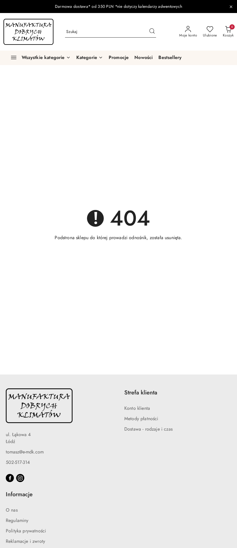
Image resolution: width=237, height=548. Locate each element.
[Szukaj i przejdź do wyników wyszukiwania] (152, 31)
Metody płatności (141, 418)
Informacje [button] (19, 494)
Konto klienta (137, 408)
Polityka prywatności (26, 530)
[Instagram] (20, 478)
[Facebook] (10, 478)
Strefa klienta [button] (140, 392)
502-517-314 (18, 462)
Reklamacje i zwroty (25, 541)
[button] (89, 58)
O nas (12, 510)
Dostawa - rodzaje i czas (148, 429)
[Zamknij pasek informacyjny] (231, 6)
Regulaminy (17, 520)
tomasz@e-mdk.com (25, 452)
